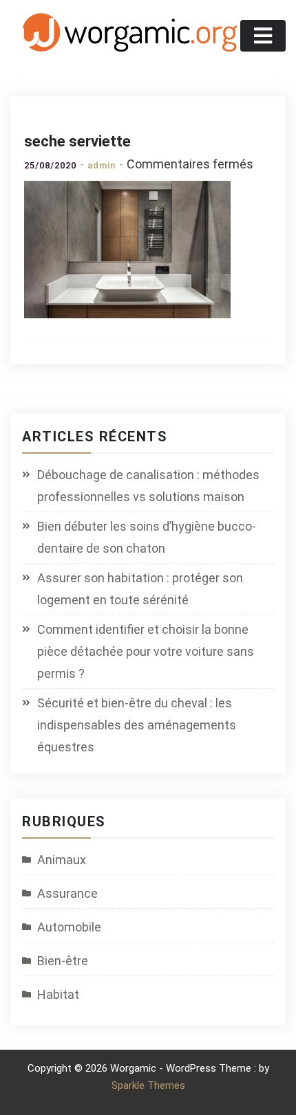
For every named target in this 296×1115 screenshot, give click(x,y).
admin (101, 165)
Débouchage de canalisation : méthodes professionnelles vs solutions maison (148, 485)
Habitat (58, 994)
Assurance (67, 893)
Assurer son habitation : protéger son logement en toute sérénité (140, 589)
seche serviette (77, 141)
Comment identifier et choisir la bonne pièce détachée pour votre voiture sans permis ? (145, 651)
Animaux (61, 859)
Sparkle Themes (148, 1085)
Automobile (69, 927)
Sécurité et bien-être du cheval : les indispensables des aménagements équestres (136, 725)
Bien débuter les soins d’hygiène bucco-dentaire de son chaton (146, 537)
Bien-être (62, 960)
